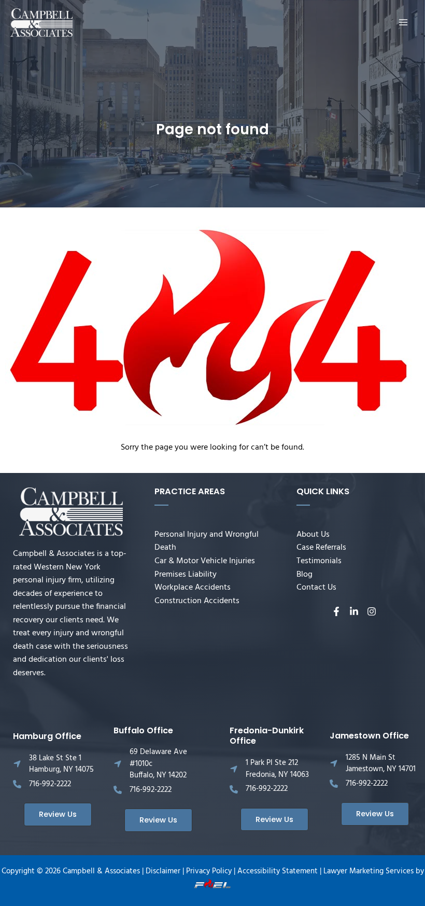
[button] (58, 814)
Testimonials (319, 561)
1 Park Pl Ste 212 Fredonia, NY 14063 (277, 769)
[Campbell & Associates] (41, 22)
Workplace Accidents (192, 587)
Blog (304, 574)
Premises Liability (185, 574)
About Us (313, 534)
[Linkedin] (354, 611)
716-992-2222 (50, 784)
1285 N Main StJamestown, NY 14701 (381, 763)
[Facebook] (336, 611)
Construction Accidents (196, 601)
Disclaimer (163, 871)
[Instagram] (371, 611)
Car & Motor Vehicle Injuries (204, 561)
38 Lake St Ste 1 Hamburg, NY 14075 (61, 764)
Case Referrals (321, 547)
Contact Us (316, 587)
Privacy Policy (209, 871)
